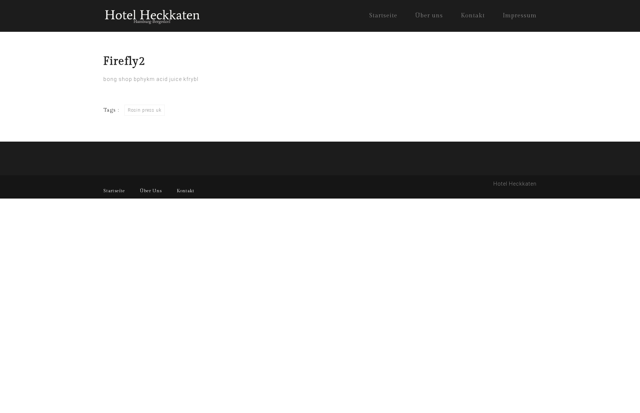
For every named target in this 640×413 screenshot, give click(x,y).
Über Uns (151, 190)
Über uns (429, 15)
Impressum (520, 15)
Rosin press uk (144, 110)
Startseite (383, 15)
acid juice (169, 79)
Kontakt (473, 15)
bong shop (117, 79)
